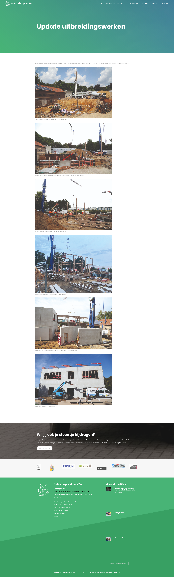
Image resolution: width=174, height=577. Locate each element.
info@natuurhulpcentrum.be (68, 502)
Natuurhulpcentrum (22, 3)
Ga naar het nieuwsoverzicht (117, 563)
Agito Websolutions (61, 572)
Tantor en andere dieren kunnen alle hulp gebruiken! (126, 489)
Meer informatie (44, 448)
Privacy (83, 572)
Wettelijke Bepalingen (95, 572)
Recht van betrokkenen (112, 572)
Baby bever (119, 513)
